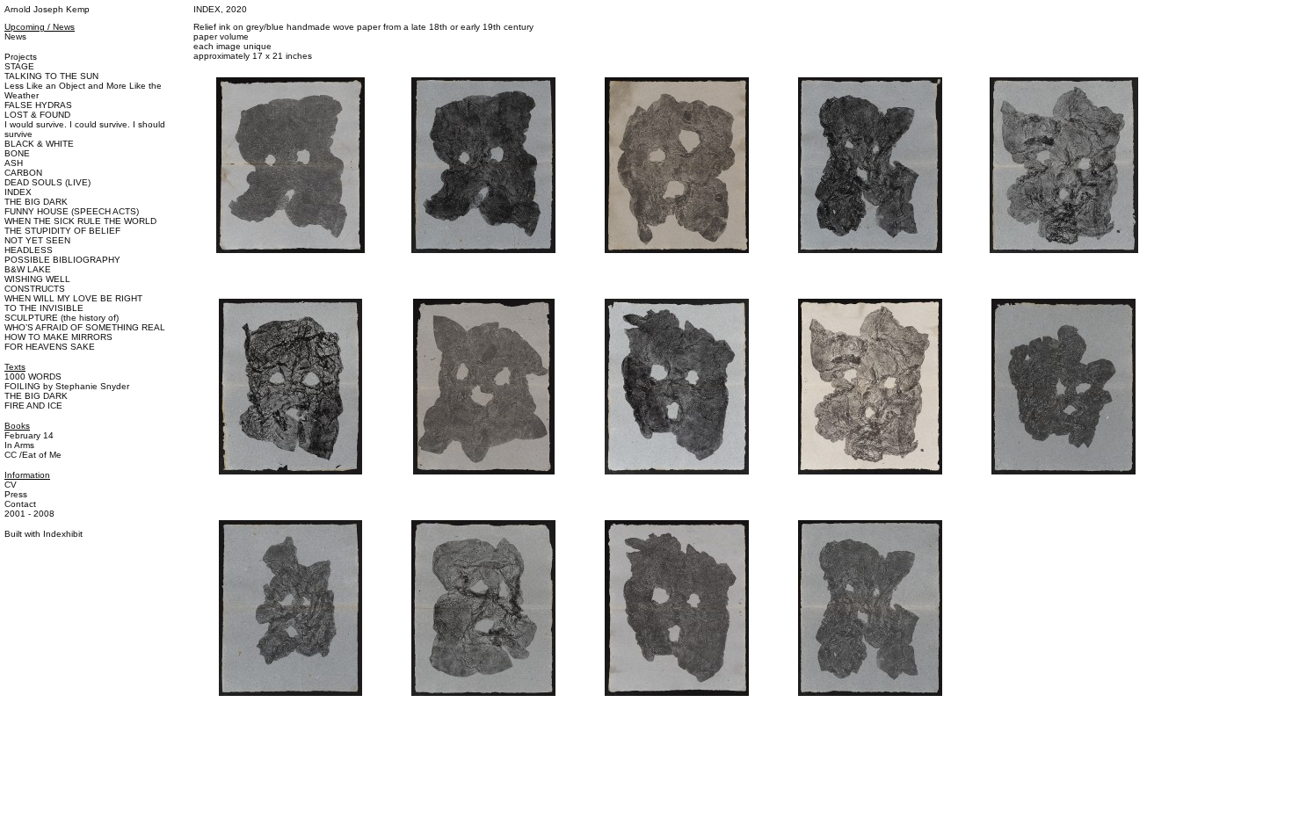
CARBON (23, 172)
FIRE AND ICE (33, 405)
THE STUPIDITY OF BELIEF (62, 230)
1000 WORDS (33, 376)
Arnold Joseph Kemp (47, 9)
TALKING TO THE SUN (51, 76)
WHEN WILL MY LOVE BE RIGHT (73, 298)
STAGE (19, 66)
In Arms (19, 445)
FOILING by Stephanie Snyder (66, 386)
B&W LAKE (27, 269)
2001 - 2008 (29, 513)
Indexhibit (63, 534)
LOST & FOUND (37, 114)
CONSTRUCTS (34, 288)
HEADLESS (28, 250)
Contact (20, 504)
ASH (13, 163)
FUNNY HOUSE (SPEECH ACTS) (71, 211)
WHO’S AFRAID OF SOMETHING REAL (84, 327)
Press (15, 494)
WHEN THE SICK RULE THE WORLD (80, 221)
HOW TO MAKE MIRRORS (58, 337)
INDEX (18, 192)
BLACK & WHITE (39, 143)
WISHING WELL (37, 279)
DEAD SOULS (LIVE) (47, 182)
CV (10, 484)
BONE (17, 153)
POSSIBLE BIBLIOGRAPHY (62, 259)
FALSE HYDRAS (38, 105)
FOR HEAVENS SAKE (49, 346)
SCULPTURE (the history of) (61, 317)
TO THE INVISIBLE (43, 308)
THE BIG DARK (36, 201)
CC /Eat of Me (33, 455)
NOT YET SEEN (37, 240)
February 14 (29, 435)
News (15, 36)
